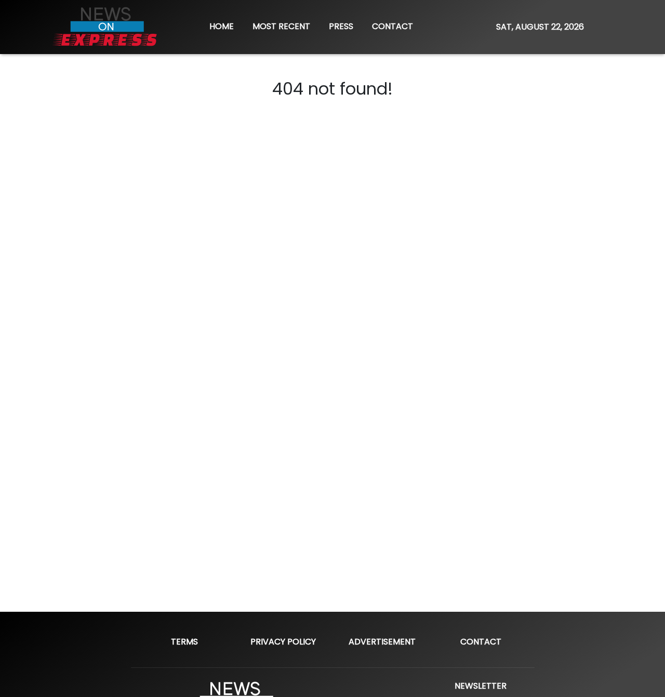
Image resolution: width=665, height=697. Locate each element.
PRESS (341, 26)
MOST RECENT (281, 26)
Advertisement (382, 642)
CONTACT (392, 26)
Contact (480, 642)
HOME (221, 26)
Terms (184, 642)
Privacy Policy (283, 642)
